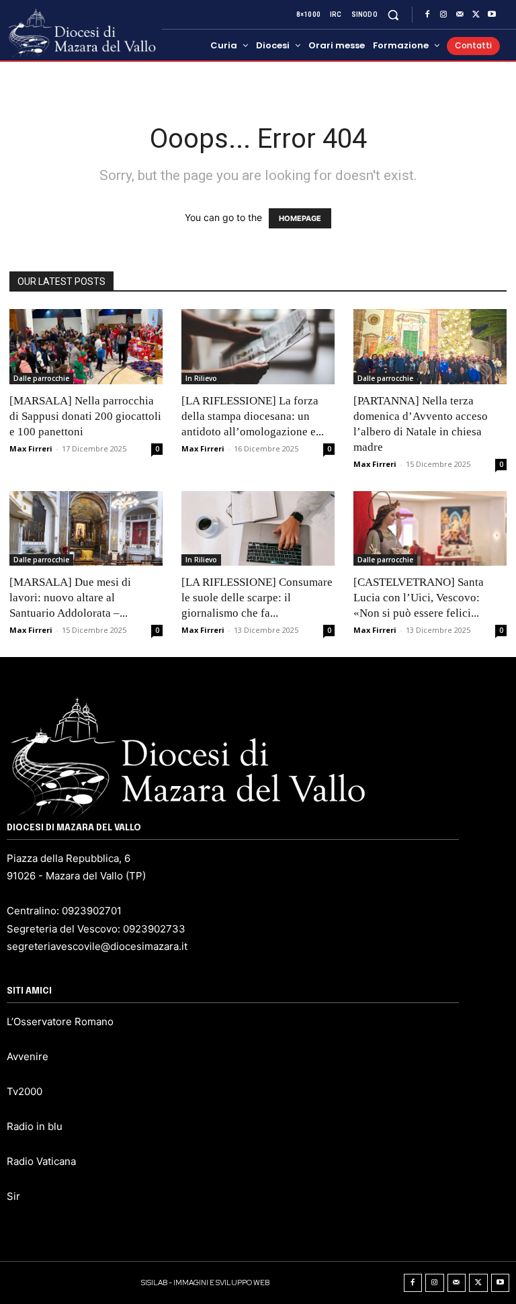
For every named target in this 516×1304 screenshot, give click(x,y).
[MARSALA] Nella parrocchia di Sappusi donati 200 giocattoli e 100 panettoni (85, 416)
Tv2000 (24, 1091)
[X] (476, 15)
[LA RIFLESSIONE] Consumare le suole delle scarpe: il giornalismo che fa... (257, 597)
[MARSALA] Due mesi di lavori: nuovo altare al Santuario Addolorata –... (70, 597)
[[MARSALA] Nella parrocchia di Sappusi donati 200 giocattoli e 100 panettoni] (86, 346)
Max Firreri (30, 448)
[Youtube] (492, 15)
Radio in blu (34, 1126)
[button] (393, 14)
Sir (13, 1196)
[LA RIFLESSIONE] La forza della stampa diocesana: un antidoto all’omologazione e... (252, 416)
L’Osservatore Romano (60, 1021)
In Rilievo (201, 378)
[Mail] (460, 15)
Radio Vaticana (41, 1161)
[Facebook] (427, 15)
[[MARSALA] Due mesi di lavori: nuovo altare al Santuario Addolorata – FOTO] (86, 528)
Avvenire (27, 1056)
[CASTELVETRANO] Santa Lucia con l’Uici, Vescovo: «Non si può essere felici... (418, 597)
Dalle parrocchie (41, 378)
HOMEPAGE (300, 218)
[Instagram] (443, 15)
